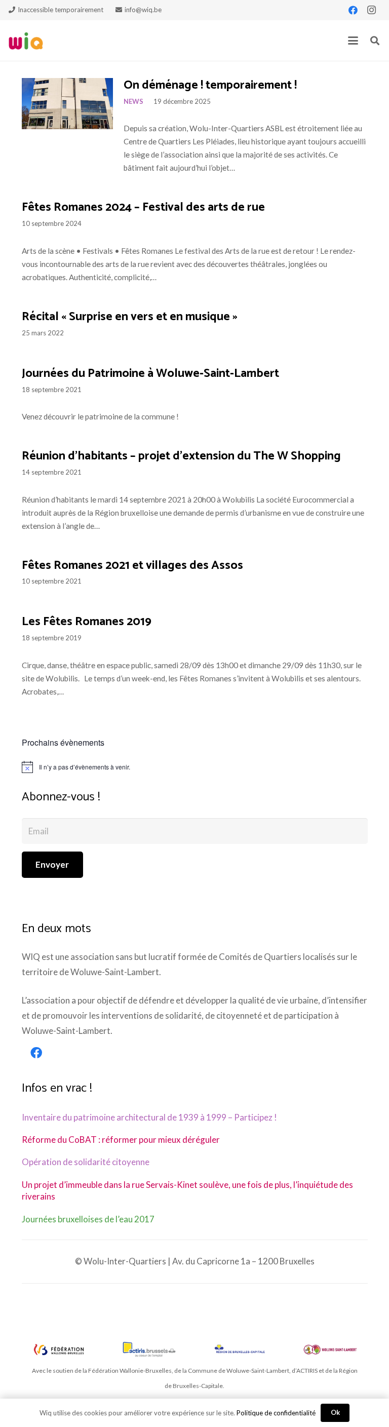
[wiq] (26, 41)
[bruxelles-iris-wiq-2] (239, 1349)
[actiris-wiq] (149, 1349)
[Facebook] (353, 10)
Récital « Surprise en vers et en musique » (130, 317)
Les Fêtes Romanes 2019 (86, 622)
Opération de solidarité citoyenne (85, 1161)
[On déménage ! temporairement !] (67, 103)
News (133, 101)
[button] (353, 40)
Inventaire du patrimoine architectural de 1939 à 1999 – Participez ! (149, 1117)
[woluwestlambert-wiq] (330, 1349)
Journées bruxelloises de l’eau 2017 (88, 1219)
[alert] (195, 767)
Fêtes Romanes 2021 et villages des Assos (132, 565)
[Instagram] (371, 10)
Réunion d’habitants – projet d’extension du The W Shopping (181, 456)
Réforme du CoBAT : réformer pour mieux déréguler (121, 1139)
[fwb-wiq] (58, 1349)
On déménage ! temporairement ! (210, 85)
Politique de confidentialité (276, 1413)
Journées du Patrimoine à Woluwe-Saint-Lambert (150, 373)
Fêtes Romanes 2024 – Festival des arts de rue (143, 207)
